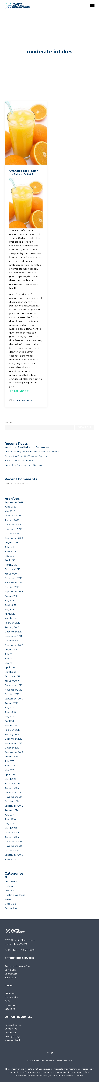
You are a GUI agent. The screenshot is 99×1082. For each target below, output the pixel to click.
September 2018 (14, 591)
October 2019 (12, 533)
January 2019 (12, 573)
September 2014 (14, 806)
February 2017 (12, 676)
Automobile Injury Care (18, 966)
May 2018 (10, 609)
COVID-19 (10, 1009)
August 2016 (11, 703)
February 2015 (12, 783)
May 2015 (9, 770)
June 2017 (10, 658)
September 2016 (14, 698)
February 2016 (12, 730)
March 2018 (11, 618)
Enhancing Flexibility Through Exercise (26, 456)
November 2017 (13, 636)
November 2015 (13, 743)
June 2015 (10, 765)
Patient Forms (13, 1025)
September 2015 (14, 752)
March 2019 (11, 565)
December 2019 (13, 524)
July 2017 (9, 654)
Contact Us (11, 1028)
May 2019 (10, 556)
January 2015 (12, 788)
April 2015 (10, 774)
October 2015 (12, 747)
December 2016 (13, 685)
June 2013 (10, 859)
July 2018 (10, 600)
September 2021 (14, 502)
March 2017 (11, 672)
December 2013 (13, 841)
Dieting (9, 886)
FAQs (7, 1001)
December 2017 (13, 631)
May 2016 (10, 716)
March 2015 (11, 779)
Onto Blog (10, 904)
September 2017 (14, 645)
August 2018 (11, 596)
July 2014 (10, 814)
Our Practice (11, 997)
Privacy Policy (12, 1036)
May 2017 (9, 663)
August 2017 (11, 649)
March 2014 (11, 828)
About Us (10, 993)
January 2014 (12, 837)
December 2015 (13, 739)
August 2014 (11, 810)
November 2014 (13, 797)
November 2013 (13, 846)
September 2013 (14, 855)
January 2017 (12, 681)
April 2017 (10, 667)
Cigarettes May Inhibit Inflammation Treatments (32, 451)
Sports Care (11, 973)
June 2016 (10, 712)
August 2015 (11, 756)
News (8, 899)
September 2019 (14, 538)
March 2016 (11, 725)
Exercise (9, 890)
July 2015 (9, 761)
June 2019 (10, 551)
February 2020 (13, 515)
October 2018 (12, 587)
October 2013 (12, 850)
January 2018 (12, 627)
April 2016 (10, 721)
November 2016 (13, 689)
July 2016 (10, 707)
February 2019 (12, 569)
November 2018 (13, 582)
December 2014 (13, 792)
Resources (10, 1032)
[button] (26, 133)
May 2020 (10, 511)
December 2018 (13, 578)
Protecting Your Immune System (23, 465)
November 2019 (13, 529)
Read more (19, 391)
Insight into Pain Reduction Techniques (27, 447)
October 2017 (12, 640)
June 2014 (10, 819)
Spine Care (11, 970)
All (6, 877)
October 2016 (12, 694)
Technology (11, 908)
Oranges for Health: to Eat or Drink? (24, 172)
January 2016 (12, 734)
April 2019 (10, 560)
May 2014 (10, 823)
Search (8, 422)
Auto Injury (11, 881)
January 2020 (12, 520)
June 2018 (10, 605)
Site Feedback (12, 1040)
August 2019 (11, 542)
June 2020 (10, 506)
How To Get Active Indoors (19, 460)
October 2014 (12, 801)
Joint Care (10, 977)
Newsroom (11, 1005)
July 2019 (10, 547)
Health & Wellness (15, 895)
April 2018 (10, 614)
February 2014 (12, 832)
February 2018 (12, 622)
